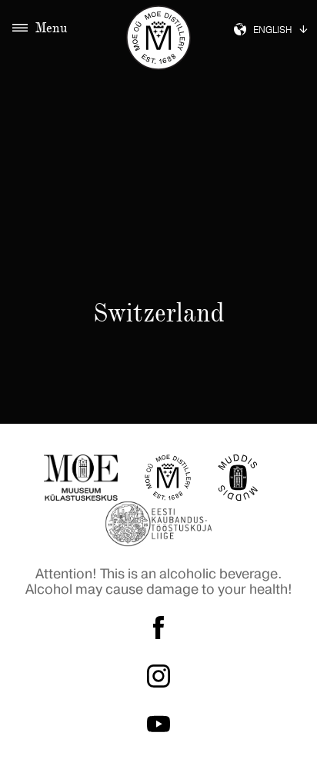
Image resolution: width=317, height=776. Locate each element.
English (273, 30)
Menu (51, 27)
